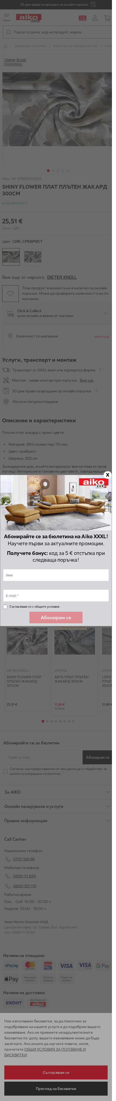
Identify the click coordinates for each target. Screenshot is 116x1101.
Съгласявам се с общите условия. (34, 606)
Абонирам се (56, 617)
